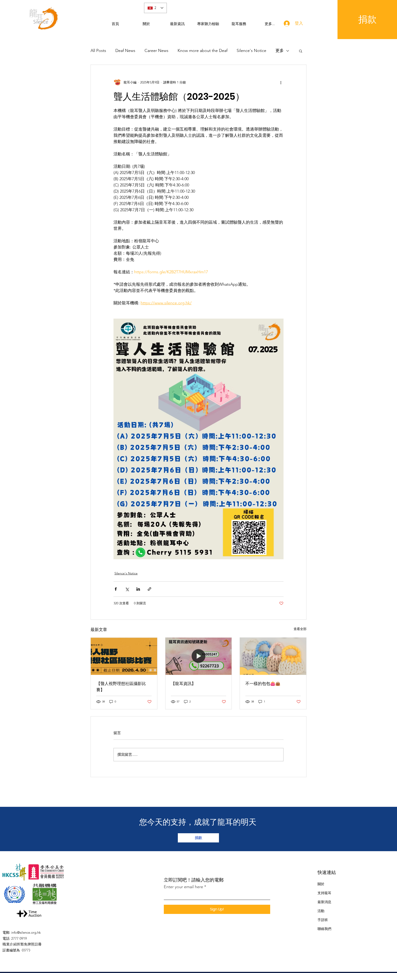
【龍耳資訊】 (183, 683)
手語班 (323, 920)
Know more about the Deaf (202, 50)
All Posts (98, 50)
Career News (156, 50)
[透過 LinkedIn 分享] (138, 589)
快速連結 (327, 872)
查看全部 (300, 629)
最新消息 (324, 902)
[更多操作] (281, 82)
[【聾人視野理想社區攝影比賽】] (124, 656)
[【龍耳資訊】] (198, 656)
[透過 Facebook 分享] (115, 589)
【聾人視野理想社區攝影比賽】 (121, 687)
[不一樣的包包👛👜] (273, 656)
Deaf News (125, 50)
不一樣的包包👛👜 (262, 683)
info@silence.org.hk (26, 932)
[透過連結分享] (149, 589)
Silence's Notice (251, 50)
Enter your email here (183, 887)
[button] (300, 51)
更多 (279, 50)
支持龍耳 (324, 893)
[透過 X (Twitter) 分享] (127, 589)
